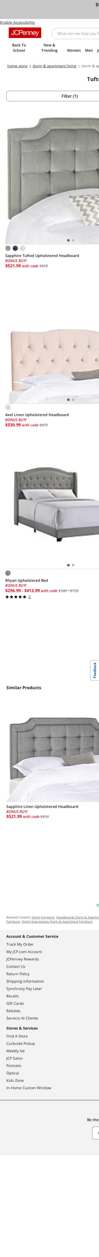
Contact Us (15, 966)
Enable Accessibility (17, 22)
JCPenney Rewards (22, 958)
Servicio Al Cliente (22, 1018)
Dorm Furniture (43, 917)
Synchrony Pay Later (24, 988)
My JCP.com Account (24, 951)
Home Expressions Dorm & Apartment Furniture (57, 921)
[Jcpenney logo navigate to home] (24, 32)
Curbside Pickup (20, 1043)
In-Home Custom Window (28, 1087)
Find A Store (17, 1036)
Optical (12, 1072)
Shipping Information (25, 981)
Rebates (13, 1010)
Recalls (12, 995)
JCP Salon (14, 1058)
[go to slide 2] (73, 240)
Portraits (13, 1065)
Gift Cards (15, 1003)
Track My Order (20, 944)
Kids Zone (15, 1080)
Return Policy (18, 973)
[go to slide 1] (68, 240)
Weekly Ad (15, 1050)
